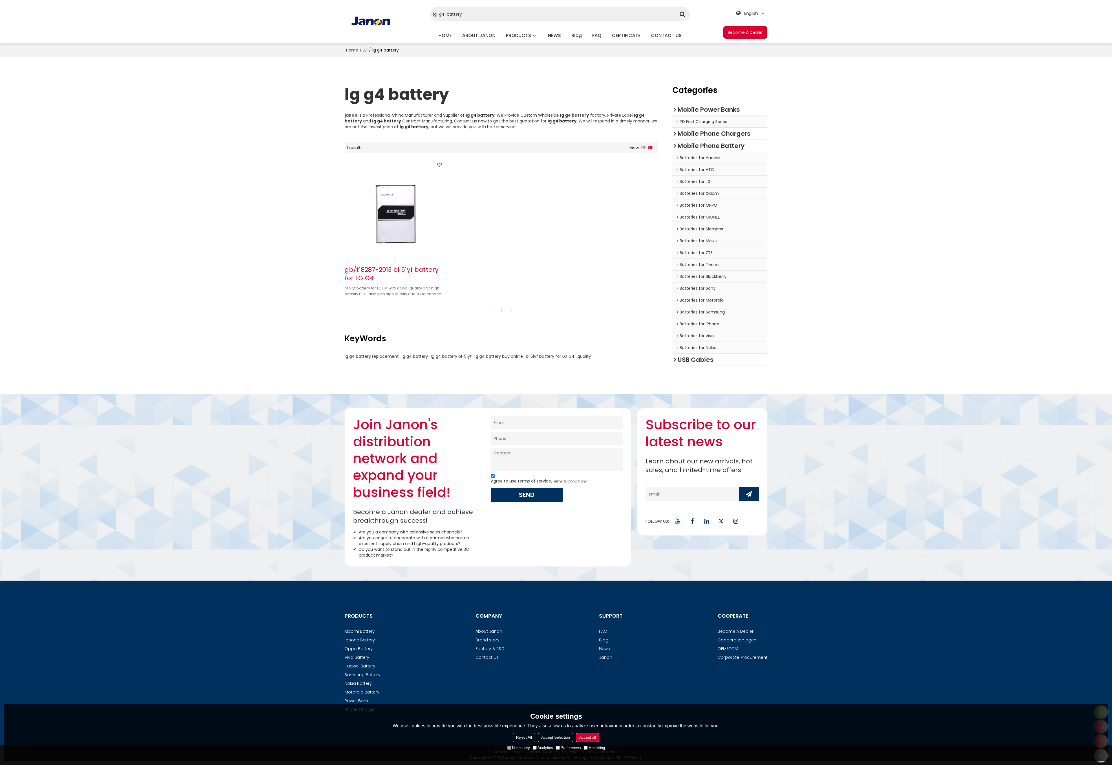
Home (352, 50)
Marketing (596, 748)
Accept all (587, 737)
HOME (445, 35)
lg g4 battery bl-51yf (451, 356)
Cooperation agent (738, 640)
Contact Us (487, 657)
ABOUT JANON (478, 35)
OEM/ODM (728, 649)
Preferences (571, 748)
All (365, 50)
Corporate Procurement (742, 657)
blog (576, 35)
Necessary (521, 748)
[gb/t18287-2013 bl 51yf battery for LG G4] (395, 209)
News (604, 649)
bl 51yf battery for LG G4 (550, 356)
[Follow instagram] (735, 521)
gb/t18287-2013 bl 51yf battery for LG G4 (391, 273)
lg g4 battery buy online (499, 356)
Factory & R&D (489, 649)
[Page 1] (491, 310)
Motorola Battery (362, 692)
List (643, 148)
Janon (605, 657)
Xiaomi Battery (360, 631)
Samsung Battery (363, 675)
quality (584, 356)
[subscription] (749, 494)
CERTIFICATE (626, 35)
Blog (603, 640)
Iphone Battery (360, 640)
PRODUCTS (518, 35)
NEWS (554, 35)
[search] (682, 14)
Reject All (524, 737)
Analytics (545, 748)
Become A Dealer (745, 32)
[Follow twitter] (721, 521)
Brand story (487, 640)
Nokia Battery (358, 683)
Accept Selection (555, 737)
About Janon (488, 631)
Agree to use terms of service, (539, 481)
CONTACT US (666, 35)
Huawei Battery (360, 666)
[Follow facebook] (692, 521)
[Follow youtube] (677, 521)
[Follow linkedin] (706, 521)
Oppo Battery (359, 649)
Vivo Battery (357, 657)
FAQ (596, 35)
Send (527, 494)
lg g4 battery (415, 356)
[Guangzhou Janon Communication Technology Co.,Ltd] (371, 21)
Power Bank (356, 701)
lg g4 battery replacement (372, 356)
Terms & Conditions (569, 481)
